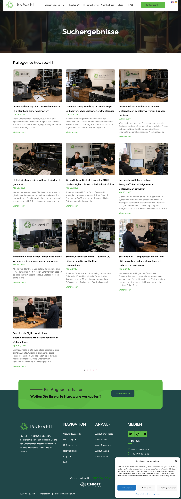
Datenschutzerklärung (143, 494)
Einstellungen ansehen (167, 488)
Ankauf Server (101, 456)
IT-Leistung (72, 4)
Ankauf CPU (101, 439)
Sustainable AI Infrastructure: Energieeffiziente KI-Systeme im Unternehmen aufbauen (136, 184)
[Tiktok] (137, 434)
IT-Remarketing (91, 4)
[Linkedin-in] (131, 434)
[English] (172, 2)
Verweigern (146, 488)
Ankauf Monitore (103, 445)
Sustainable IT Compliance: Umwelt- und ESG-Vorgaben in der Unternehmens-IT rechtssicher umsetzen (141, 261)
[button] (176, 461)
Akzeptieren (127, 488)
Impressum (156, 494)
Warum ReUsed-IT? (54, 4)
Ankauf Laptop (102, 451)
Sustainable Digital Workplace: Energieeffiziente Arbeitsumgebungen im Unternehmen (35, 337)
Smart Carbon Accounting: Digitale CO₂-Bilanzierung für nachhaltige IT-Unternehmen (88, 261)
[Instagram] (144, 434)
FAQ (130, 4)
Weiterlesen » (19, 132)
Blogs (120, 4)
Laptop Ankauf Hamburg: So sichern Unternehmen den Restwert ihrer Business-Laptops (142, 111)
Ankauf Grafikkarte (104, 434)
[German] (176, 2)
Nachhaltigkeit (108, 4)
